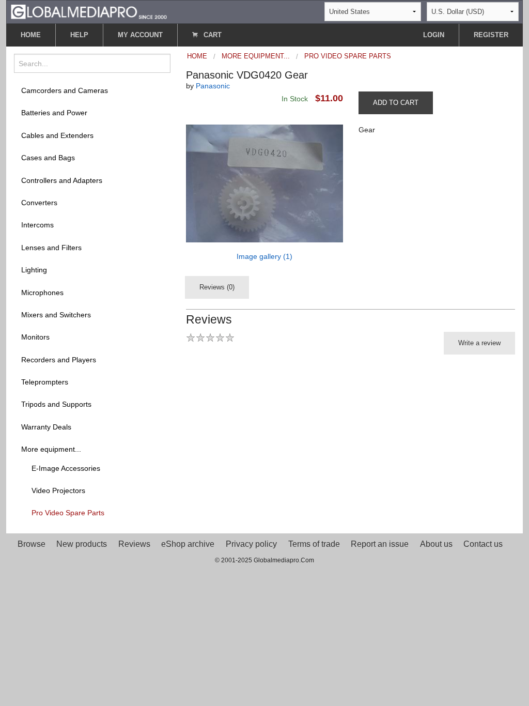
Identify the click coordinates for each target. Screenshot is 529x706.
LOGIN (433, 35)
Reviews (134, 544)
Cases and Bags (48, 158)
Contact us (483, 544)
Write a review (479, 343)
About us (436, 544)
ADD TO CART (395, 102)
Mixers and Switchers (56, 315)
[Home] (89, 11)
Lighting (34, 270)
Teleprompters (44, 382)
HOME (31, 35)
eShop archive (187, 544)
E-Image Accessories (66, 468)
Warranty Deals (46, 427)
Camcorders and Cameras (64, 90)
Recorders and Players (58, 360)
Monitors (35, 337)
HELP (79, 35)
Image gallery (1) (264, 256)
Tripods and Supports (56, 404)
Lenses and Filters (51, 247)
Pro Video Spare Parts (68, 513)
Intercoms (37, 225)
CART (211, 35)
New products (81, 544)
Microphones (42, 292)
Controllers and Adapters (61, 180)
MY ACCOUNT (140, 35)
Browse (31, 544)
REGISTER (491, 35)
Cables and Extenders (57, 135)
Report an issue (380, 544)
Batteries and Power (54, 113)
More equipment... (51, 449)
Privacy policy (251, 544)
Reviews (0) (217, 287)
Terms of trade (314, 544)
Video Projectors (58, 490)
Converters (39, 202)
